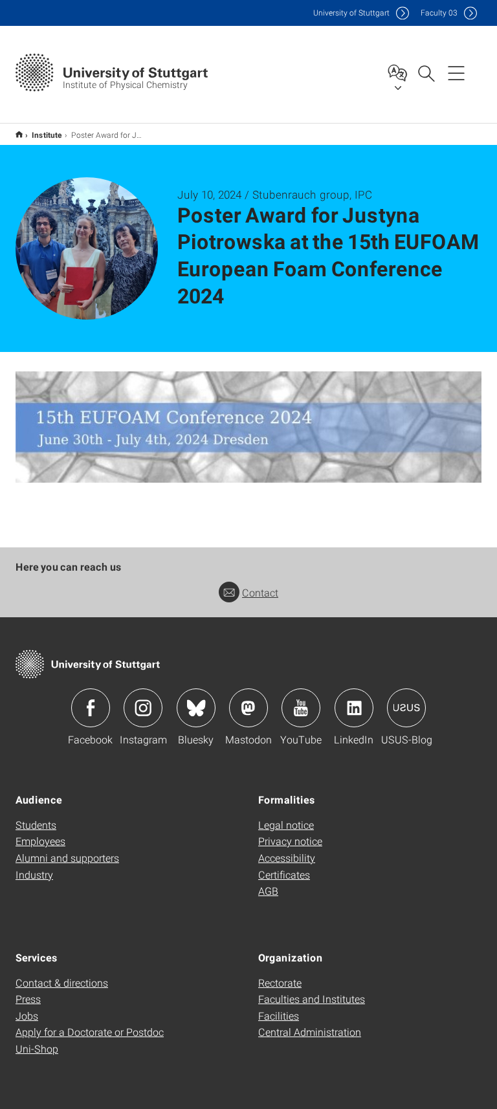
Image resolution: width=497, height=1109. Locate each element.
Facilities (278, 1015)
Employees (40, 841)
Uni (351, 12)
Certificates (284, 874)
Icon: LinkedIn (354, 707)
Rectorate (280, 982)
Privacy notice (290, 841)
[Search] (425, 72)
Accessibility (286, 857)
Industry (34, 874)
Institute (47, 134)
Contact (260, 592)
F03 (439, 12)
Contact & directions (62, 982)
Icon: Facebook (90, 707)
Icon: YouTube (301, 707)
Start (19, 134)
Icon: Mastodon (248, 707)
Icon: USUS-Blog (406, 707)
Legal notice (286, 824)
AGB (268, 890)
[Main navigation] (456, 72)
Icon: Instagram (143, 707)
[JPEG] (248, 427)
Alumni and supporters (67, 857)
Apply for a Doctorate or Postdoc (90, 1031)
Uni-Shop (37, 1048)
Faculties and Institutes (311, 998)
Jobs (27, 1015)
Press (28, 998)
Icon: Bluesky (196, 707)
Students (36, 824)
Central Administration (309, 1031)
